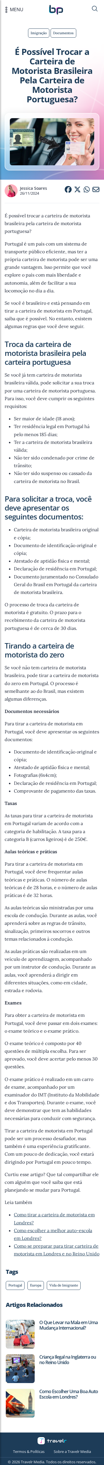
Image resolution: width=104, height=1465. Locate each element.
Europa (35, 1285)
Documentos (63, 33)
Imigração (39, 33)
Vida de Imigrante (63, 1285)
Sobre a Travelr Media (72, 1451)
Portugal (15, 1285)
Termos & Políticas (28, 1451)
